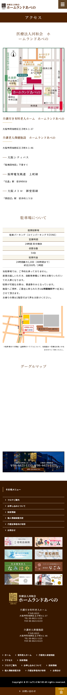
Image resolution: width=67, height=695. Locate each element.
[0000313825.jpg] (18, 567)
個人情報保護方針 (15, 518)
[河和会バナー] (18, 541)
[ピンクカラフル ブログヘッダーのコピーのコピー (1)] (48, 554)
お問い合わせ (29, 691)
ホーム (8, 655)
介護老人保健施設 (47, 655)
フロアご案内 (13, 500)
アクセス (8, 660)
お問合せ (11, 530)
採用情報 (11, 512)
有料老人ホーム (25, 655)
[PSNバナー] (48, 542)
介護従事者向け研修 (16, 524)
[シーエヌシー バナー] (18, 579)
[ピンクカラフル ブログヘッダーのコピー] (18, 554)
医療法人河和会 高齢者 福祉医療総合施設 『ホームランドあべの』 (18, 6)
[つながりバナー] (48, 579)
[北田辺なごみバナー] (48, 566)
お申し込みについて (16, 506)
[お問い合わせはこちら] (33, 470)
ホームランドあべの (35, 682)
